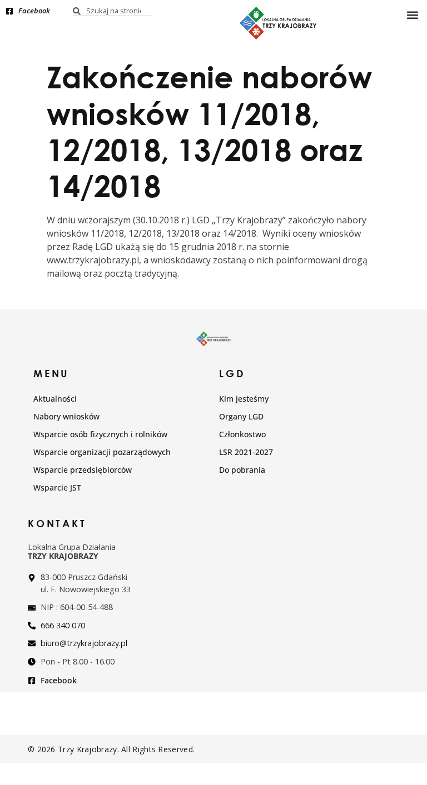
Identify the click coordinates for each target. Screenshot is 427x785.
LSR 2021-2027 (246, 452)
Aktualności (55, 398)
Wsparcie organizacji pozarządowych (102, 452)
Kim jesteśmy (244, 398)
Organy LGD (241, 416)
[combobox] (112, 11)
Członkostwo (242, 434)
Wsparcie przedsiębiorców (82, 469)
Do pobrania (242, 469)
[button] (412, 15)
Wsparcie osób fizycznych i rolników (100, 434)
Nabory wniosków (66, 416)
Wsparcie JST (57, 487)
